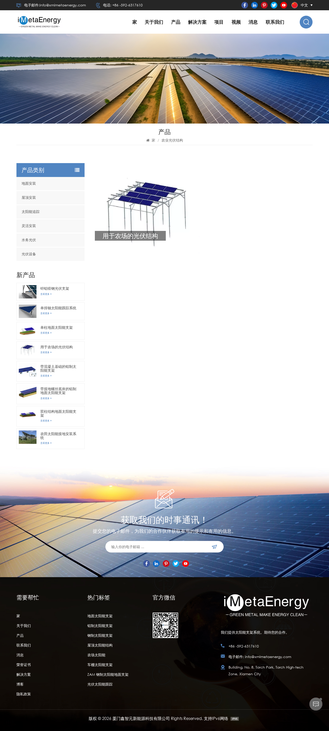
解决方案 (197, 22)
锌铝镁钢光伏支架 (54, 288)
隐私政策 (23, 693)
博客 (20, 684)
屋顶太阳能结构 (100, 645)
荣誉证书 (23, 664)
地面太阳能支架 (100, 615)
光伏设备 (29, 254)
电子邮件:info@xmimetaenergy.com (55, 5)
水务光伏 (29, 240)
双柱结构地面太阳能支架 (58, 413)
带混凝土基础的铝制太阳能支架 (58, 368)
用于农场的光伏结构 (56, 347)
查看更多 (45, 294)
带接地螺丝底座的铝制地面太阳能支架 (58, 391)
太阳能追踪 (31, 212)
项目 (219, 22)
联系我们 (275, 22)
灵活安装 (29, 226)
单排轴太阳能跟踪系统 (58, 308)
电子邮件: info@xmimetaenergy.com (260, 656)
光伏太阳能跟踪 (100, 684)
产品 (175, 22)
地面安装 (29, 183)
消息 (253, 22)
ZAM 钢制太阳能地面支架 (108, 674)
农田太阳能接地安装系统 (58, 435)
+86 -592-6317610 (244, 646)
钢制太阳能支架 (100, 635)
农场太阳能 (96, 654)
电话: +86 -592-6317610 (123, 5)
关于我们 (154, 22)
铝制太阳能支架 (100, 625)
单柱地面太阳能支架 (56, 327)
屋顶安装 (29, 198)
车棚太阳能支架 (100, 664)
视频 (236, 22)
